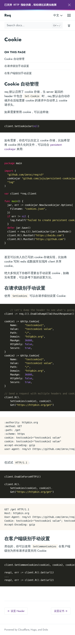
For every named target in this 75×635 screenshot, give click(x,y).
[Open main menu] (69, 15)
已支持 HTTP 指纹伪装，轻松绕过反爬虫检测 (30, 4)
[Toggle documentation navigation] (69, 25)
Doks (45, 629)
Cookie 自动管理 (14, 59)
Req (7, 15)
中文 (56, 15)
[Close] (69, 5)
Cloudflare (23, 629)
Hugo (33, 629)
